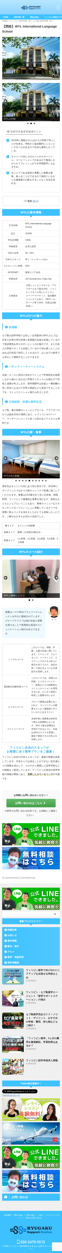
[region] (31, 102)
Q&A (40, 1215)
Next (56, 101)
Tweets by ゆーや (11, 1095)
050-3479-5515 (32, 1242)
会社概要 (7, 1215)
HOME (5, 17)
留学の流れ (31, 1215)
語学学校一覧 (19, 17)
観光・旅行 (13, 946)
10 (46, 480)
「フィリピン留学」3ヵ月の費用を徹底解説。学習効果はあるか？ (42, 1042)
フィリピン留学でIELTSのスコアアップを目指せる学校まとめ (43, 974)
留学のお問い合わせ (34, 1218)
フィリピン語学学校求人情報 (42, 1060)
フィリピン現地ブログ (53, 17)
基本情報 (12, 940)
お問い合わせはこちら (29, 803)
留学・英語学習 (15, 957)
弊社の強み (34, 17)
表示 (35, 201)
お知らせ (12, 935)
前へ (6, 101)
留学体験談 (13, 962)
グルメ (10, 951)
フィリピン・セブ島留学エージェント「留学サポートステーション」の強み (42, 996)
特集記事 (12, 930)
